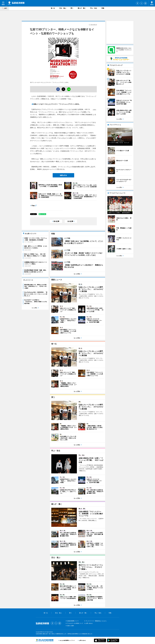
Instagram (145, 3)
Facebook (137, 3)
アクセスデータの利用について (75, 623)
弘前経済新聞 (16, 3)
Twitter (141, 3)
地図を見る (63, 175)
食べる (53, 8)
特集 (103, 8)
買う (72, 8)
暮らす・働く (82, 8)
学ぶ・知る (93, 8)
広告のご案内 (70, 625)
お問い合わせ (89, 623)
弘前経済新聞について (73, 621)
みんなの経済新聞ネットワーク (44, 640)
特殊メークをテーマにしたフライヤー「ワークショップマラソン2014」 (57, 104)
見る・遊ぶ (62, 8)
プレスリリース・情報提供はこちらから (96, 621)
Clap (33, 205)
